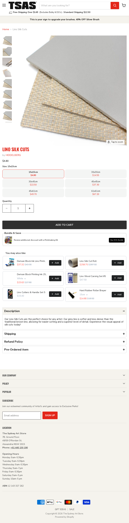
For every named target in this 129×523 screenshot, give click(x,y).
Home (5, 29)
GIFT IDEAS (60, 509)
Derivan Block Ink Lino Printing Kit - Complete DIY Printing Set (32, 261)
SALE (71, 509)
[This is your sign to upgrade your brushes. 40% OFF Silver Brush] (64, 20)
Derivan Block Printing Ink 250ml (32, 274)
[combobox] (75, 5)
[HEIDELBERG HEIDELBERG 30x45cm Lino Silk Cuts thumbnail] (7, 94)
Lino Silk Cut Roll (88, 261)
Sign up (50, 415)
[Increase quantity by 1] (29, 208)
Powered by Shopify (64, 517)
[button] (64, 311)
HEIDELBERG (13, 155)
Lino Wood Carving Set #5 (93, 276)
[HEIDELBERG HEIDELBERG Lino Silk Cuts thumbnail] (7, 41)
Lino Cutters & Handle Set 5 (31, 292)
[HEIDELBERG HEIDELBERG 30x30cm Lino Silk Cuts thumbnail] (7, 105)
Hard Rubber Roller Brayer (93, 290)
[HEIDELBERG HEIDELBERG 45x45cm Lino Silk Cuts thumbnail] (7, 116)
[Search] (115, 5)
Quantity (7, 201)
